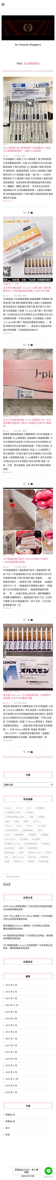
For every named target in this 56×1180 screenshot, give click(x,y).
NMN (29, 808)
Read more (8, 201)
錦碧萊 (7, 861)
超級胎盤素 (45, 857)
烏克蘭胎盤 (44, 835)
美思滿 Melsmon (34, 853)
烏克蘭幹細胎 (18, 835)
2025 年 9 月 (11, 992)
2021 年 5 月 (11, 1052)
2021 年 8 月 (11, 1032)
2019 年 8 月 (11, 1085)
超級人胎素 (32, 857)
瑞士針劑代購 (9, 848)
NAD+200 (19, 808)
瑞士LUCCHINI (10, 839)
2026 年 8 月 (11, 985)
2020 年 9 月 (11, 1059)
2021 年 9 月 (11, 1025)
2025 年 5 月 (11, 998)
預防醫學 (31, 861)
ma (7, 156)
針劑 (7, 1135)
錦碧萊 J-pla (18, 861)
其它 (7, 1128)
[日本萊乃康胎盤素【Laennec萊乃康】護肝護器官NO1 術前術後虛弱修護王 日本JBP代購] (28, 250)
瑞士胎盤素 (45, 844)
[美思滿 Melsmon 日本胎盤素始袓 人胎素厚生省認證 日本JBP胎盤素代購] (28, 657)
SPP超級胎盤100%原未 (13, 812)
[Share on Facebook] (28, 213)
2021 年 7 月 (11, 1039)
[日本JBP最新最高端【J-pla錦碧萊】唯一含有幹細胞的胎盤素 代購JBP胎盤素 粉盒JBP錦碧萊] (28, 382)
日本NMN (8, 826)
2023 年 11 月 (11, 1005)
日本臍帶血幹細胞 (11, 830)
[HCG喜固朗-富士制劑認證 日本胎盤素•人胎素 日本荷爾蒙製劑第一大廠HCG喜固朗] (28, 110)
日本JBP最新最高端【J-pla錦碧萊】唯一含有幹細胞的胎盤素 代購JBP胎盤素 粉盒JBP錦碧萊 (27, 423)
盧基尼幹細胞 (32, 848)
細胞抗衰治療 (9, 853)
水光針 (7, 835)
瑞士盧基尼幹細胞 (31, 844)
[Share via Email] (31, 213)
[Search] (52, 4)
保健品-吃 (10, 1115)
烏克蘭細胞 (32, 835)
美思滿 (21, 853)
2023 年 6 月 (11, 1018)
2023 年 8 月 (11, 1012)
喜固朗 (7, 821)
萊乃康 (48, 853)
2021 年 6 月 (11, 1045)
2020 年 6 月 (11, 1072)
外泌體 (16, 821)
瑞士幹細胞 (24, 839)
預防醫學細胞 (43, 861)
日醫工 (39, 830)
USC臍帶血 (29, 812)
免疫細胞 (41, 817)
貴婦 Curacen (18, 857)
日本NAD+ (36, 821)
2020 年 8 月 (11, 1065)
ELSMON (8, 808)
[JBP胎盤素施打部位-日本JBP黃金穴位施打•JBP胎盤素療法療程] (28, 521)
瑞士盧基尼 (36, 839)
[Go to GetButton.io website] (49, 1177)
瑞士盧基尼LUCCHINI (12, 844)
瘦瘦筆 (21, 848)
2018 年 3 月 (11, 1092)
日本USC (30, 826)
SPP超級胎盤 (39, 808)
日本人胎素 (41, 826)
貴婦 (6, 857)
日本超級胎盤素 (27, 830)
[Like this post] (24, 213)
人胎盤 (31, 817)
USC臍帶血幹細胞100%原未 (14, 817)
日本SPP (19, 826)
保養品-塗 (10, 1121)
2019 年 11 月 (11, 1079)
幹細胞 (25, 821)
